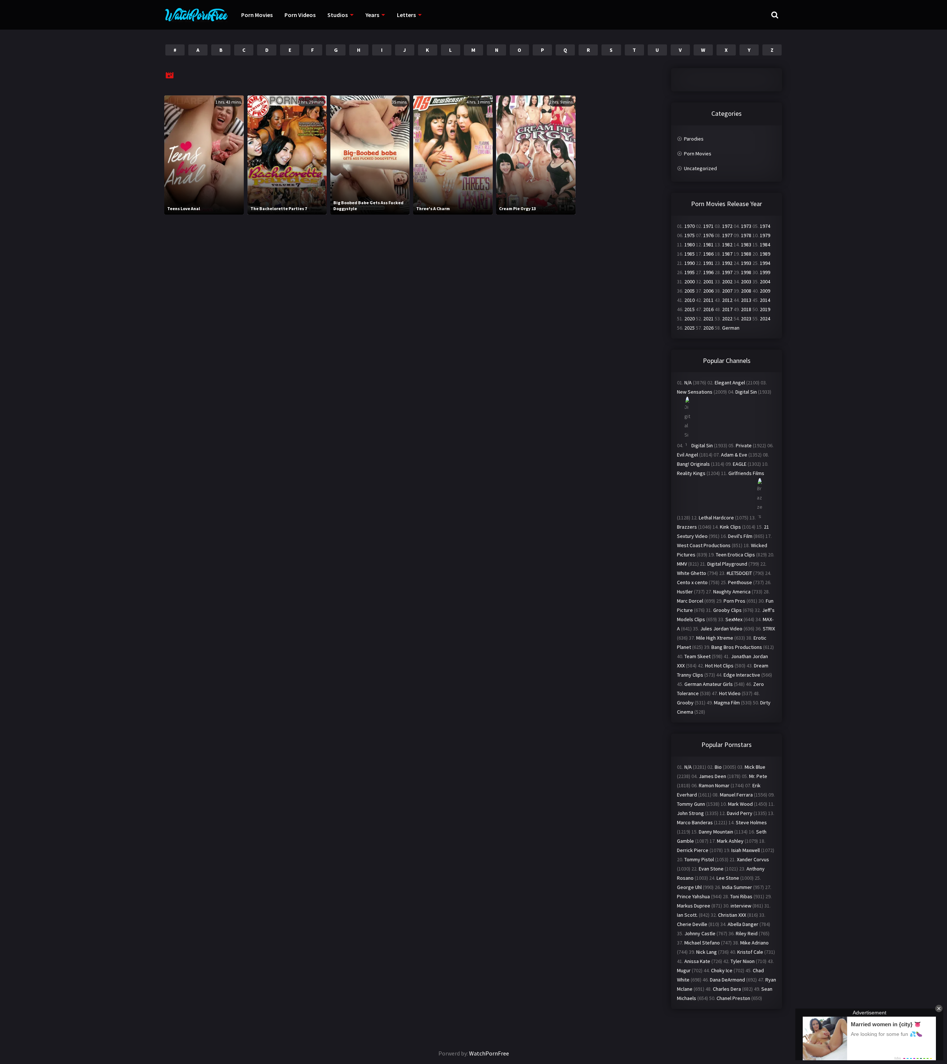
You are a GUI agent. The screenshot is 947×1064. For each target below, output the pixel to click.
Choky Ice (721, 970)
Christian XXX (732, 915)
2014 (765, 300)
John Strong (690, 813)
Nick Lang (706, 952)
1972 (727, 226)
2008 (746, 290)
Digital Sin (746, 391)
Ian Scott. (687, 915)
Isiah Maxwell (745, 850)
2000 (689, 281)
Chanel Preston (733, 998)
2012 (727, 300)
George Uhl (689, 887)
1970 (689, 226)
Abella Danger (743, 924)
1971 (708, 226)
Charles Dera (727, 989)
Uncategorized (700, 168)
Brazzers (687, 526)
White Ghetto (691, 573)
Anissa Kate (697, 961)
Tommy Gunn (691, 804)
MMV (682, 563)
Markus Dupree (693, 905)
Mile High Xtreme (714, 637)
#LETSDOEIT (739, 573)
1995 (689, 272)
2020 (689, 318)
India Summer (737, 887)
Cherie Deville (692, 924)
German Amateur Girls (708, 684)
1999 (765, 272)
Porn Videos (300, 14)
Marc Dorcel (690, 600)
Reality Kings (691, 473)
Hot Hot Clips (719, 665)
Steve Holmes (751, 822)
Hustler (685, 591)
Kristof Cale (750, 952)
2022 (727, 318)
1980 (689, 244)
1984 (765, 244)
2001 (708, 281)
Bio (718, 767)
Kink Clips (730, 526)
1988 (746, 253)
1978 (746, 235)
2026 (708, 327)
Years (372, 14)
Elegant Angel (730, 382)
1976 (708, 235)
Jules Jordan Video (721, 628)
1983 (746, 244)
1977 (727, 235)
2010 (689, 300)
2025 (689, 327)
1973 (746, 226)
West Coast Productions (704, 545)
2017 (727, 309)
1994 (765, 263)
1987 (727, 253)
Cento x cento (692, 582)
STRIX (769, 628)
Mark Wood (740, 804)
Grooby (685, 702)
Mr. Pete (758, 776)
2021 (708, 318)
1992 (727, 263)
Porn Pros (734, 600)
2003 (746, 281)
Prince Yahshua (693, 896)
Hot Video (730, 693)
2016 (708, 309)
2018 (746, 309)
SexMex (733, 619)
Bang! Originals (693, 464)
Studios (337, 14)
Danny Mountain (716, 831)
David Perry (739, 813)
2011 (708, 300)
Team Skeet (697, 656)
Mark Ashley (730, 841)
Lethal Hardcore (716, 517)
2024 (765, 318)
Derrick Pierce (692, 850)
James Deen (712, 776)
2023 (746, 318)
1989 (765, 253)
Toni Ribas (741, 896)
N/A (688, 382)
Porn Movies (257, 14)
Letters (406, 14)
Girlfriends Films (746, 473)
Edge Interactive (742, 674)
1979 (765, 235)
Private (744, 445)
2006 (708, 290)
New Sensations (694, 391)
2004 (765, 281)
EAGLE (740, 464)
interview (741, 905)
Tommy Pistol (699, 859)
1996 (708, 272)
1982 (727, 244)
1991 (708, 263)
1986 (708, 253)
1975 (689, 235)
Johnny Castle (699, 933)
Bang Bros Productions (736, 647)
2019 (765, 309)
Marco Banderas (695, 822)
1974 (765, 226)
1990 (689, 263)
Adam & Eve (734, 454)
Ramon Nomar (714, 785)
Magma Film (727, 702)
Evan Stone (711, 868)
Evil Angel (687, 454)
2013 (746, 300)
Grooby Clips (727, 610)
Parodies (694, 138)
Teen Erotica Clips (735, 554)
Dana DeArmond (727, 979)
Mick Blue (755, 767)
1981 (708, 244)
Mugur (684, 970)
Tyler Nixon (743, 961)
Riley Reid (747, 933)
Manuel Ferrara (736, 794)
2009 (765, 290)
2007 (727, 290)
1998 (746, 272)
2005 (689, 290)
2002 (727, 281)
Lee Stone (728, 878)
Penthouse (740, 582)
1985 (689, 253)
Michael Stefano (702, 942)
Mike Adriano (754, 942)
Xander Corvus (753, 859)
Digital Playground (727, 563)
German (730, 327)
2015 (689, 309)
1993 (746, 263)
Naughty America (732, 591)
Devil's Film (740, 536)
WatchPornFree (489, 1053)
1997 (727, 272)
